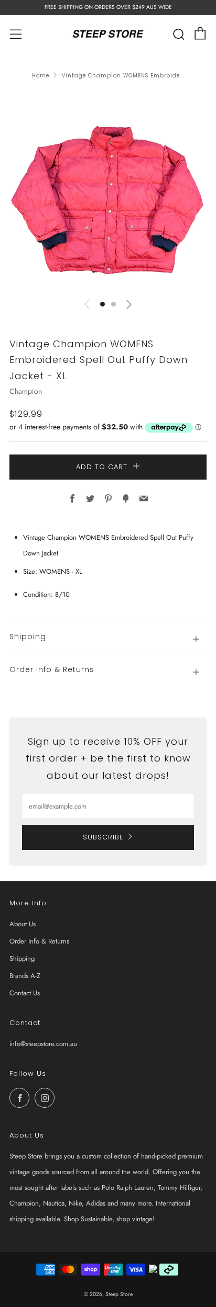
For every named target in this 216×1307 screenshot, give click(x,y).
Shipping (22, 958)
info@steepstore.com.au (43, 1044)
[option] (108, 191)
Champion (25, 391)
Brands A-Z (24, 976)
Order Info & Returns (39, 941)
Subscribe (103, 837)
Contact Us (24, 993)
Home (40, 75)
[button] (102, 304)
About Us (22, 924)
